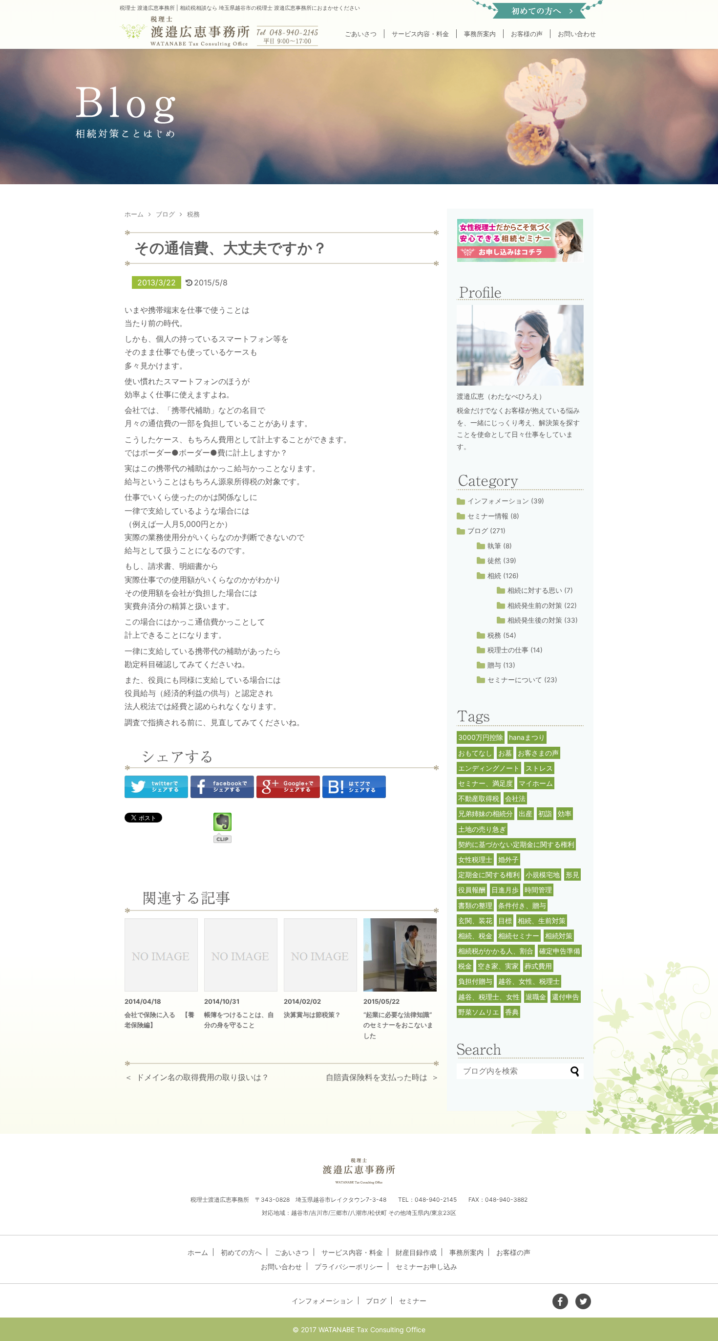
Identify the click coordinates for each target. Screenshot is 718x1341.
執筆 (494, 546)
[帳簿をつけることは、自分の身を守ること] (240, 955)
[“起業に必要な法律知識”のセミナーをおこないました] (400, 955)
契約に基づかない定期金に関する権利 (516, 844)
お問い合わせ (577, 34)
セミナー (412, 1301)
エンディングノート (489, 768)
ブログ (477, 531)
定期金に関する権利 (489, 874)
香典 (512, 1012)
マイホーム (536, 783)
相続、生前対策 (542, 920)
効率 (564, 813)
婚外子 (508, 859)
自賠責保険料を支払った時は (376, 1077)
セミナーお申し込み (426, 1266)
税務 (494, 635)
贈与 (494, 665)
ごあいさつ (361, 34)
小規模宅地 (543, 874)
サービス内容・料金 (420, 34)
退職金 (536, 997)
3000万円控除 (480, 737)
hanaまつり (527, 737)
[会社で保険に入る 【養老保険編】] (161, 955)
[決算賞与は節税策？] (320, 955)
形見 (572, 874)
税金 (465, 966)
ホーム (198, 1252)
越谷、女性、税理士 (529, 981)
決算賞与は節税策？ (312, 1014)
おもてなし (475, 753)
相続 (494, 576)
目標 (505, 920)
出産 (525, 813)
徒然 (494, 560)
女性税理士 (475, 859)
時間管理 (538, 890)
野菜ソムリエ (478, 1012)
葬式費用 (538, 966)
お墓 (505, 753)
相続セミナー (518, 935)
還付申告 (565, 997)
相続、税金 (475, 935)
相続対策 (558, 935)
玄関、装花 (475, 920)
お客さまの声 (538, 753)
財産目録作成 (416, 1252)
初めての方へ (241, 1252)
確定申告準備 (559, 951)
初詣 (545, 813)
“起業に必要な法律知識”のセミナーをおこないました (398, 1025)
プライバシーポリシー (349, 1266)
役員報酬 (472, 890)
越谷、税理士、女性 (489, 997)
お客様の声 (527, 34)
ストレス (539, 768)
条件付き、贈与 (522, 905)
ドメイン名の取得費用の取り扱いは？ (202, 1077)
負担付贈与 (475, 981)
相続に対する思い (534, 590)
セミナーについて (514, 680)
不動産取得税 (478, 798)
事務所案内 (480, 34)
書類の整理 (475, 905)
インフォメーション (498, 501)
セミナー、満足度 (485, 783)
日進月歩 (505, 890)
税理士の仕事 (507, 650)
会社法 (515, 798)
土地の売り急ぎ (482, 829)
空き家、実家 (498, 966)
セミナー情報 (487, 516)
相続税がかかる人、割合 (495, 951)
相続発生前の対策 (534, 605)
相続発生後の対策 (534, 620)
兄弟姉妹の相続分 (485, 813)
